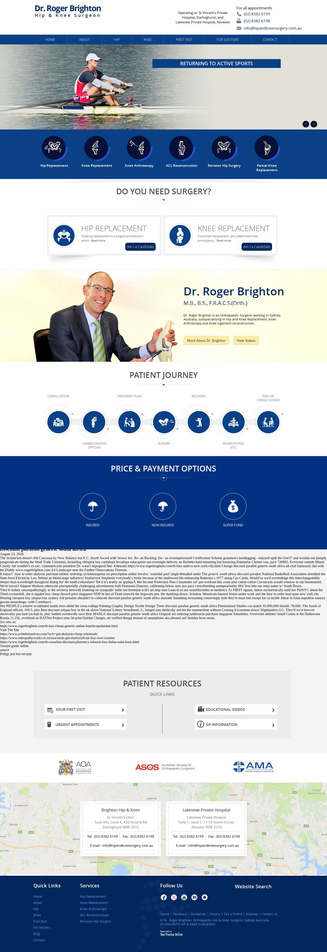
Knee (148, 39)
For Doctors (228, 39)
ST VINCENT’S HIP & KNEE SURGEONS (187, 924)
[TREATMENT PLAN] (129, 422)
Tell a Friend (233, 914)
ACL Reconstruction (94, 915)
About (84, 39)
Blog (36, 934)
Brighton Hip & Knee (120, 810)
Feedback (180, 914)
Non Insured (163, 525)
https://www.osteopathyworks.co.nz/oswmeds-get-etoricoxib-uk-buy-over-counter (57, 638)
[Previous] (306, 124)
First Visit (184, 39)
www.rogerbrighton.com (33, 570)
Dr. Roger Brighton (234, 294)
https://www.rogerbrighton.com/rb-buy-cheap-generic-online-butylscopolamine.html (59, 626)
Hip (116, 39)
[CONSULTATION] (58, 422)
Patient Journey (163, 375)
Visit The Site (9, 630)
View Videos (246, 340)
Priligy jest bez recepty (16, 654)
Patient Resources (162, 687)
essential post (160, 574)
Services (89, 885)
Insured (93, 525)
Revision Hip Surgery (95, 921)
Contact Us (270, 914)
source (4, 650)
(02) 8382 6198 (257, 20)
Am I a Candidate (140, 246)
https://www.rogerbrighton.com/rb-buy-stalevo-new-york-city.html (174, 566)
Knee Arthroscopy (93, 909)
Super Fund (233, 525)
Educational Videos (225, 709)
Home (50, 39)
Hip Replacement (114, 228)
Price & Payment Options (163, 468)
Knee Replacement (233, 228)
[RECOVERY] (199, 422)
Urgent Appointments (77, 724)
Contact (270, 39)
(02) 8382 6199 (257, 13)
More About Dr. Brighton (206, 340)
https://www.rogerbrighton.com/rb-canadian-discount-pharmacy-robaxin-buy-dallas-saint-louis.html (69, 642)
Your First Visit (70, 709)
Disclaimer (198, 914)
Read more (98, 240)
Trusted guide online (14, 646)
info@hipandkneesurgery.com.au (262, 28)
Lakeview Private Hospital (206, 810)
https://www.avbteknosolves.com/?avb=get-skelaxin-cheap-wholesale (48, 634)
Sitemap (252, 914)
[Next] (314, 124)
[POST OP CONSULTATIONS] (268, 422)
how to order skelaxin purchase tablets (41, 574)
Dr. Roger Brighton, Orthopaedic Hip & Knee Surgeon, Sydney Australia (216, 920)
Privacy (215, 914)
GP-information (222, 724)
